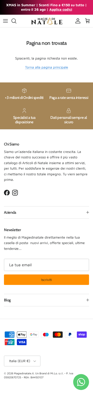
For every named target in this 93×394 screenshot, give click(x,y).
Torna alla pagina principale (46, 67)
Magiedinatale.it (24, 373)
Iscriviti (46, 279)
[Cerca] (16, 20)
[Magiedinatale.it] (47, 21)
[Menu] (5, 20)
